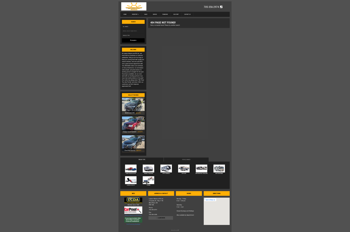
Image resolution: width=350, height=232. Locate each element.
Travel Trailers (148, 173)
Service (155, 14)
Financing (165, 14)
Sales (145, 14)
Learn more (161, 218)
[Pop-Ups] (184, 168)
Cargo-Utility (131, 185)
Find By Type (142, 159)
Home (125, 14)
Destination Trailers (202, 173)
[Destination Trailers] (201, 168)
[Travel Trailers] (148, 168)
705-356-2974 (212, 6)
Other (148, 185)
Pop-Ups (184, 173)
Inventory (135, 14)
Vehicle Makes (186, 159)
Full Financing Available (133, 224)
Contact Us (187, 14)
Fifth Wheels (166, 173)
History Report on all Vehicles (133, 215)
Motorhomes (219, 173)
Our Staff (176, 14)
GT (178, 230)
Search (133, 40)
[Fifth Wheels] (166, 168)
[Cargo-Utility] (131, 180)
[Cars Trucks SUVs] (131, 168)
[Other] (148, 180)
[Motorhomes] (219, 168)
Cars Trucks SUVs (131, 173)
